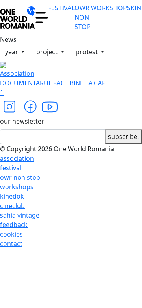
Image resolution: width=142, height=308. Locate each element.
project (47, 51)
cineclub (12, 205)
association (17, 158)
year (12, 51)
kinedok (12, 196)
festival (10, 167)
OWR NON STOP (83, 17)
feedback (14, 224)
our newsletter (22, 121)
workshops (17, 186)
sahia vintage (19, 215)
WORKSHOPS (111, 8)
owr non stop (20, 177)
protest (87, 51)
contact (11, 243)
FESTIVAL (61, 8)
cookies (11, 234)
